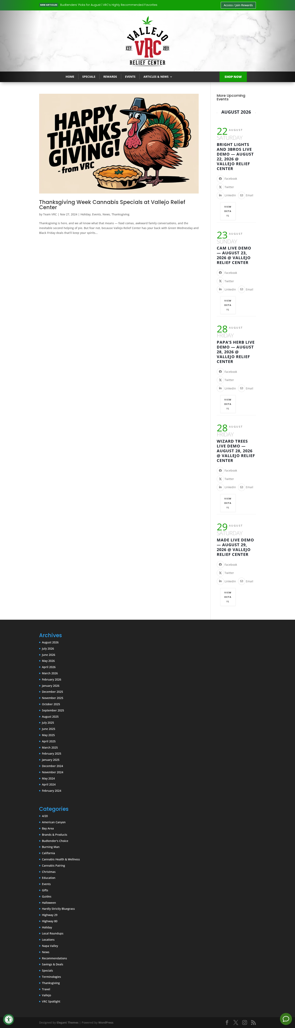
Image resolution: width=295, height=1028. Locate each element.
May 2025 (48, 735)
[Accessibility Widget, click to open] (8, 1019)
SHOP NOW (233, 77)
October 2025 (51, 704)
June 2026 (48, 655)
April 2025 (49, 741)
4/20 (45, 816)
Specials (88, 76)
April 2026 (49, 667)
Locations (48, 939)
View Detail (228, 211)
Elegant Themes (67, 1022)
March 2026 (50, 673)
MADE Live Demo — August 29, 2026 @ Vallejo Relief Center (235, 547)
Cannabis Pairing (53, 865)
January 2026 (50, 686)
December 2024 (52, 766)
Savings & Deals (52, 964)
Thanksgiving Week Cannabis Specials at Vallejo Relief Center (112, 205)
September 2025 (53, 710)
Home (70, 76)
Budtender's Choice (55, 841)
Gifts (45, 890)
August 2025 (50, 716)
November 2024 (52, 772)
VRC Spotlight (51, 1001)
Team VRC (50, 214)
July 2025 (48, 722)
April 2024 (49, 784)
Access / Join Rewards (238, 5)
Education (48, 878)
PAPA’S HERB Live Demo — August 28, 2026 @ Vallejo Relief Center (236, 351)
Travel (46, 989)
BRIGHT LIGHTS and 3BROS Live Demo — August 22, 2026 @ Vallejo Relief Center (235, 156)
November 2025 (52, 698)
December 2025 (52, 692)
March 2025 (50, 747)
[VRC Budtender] (286, 1019)
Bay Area (48, 828)
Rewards (110, 76)
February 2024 (51, 791)
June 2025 (48, 729)
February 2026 (51, 679)
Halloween (49, 903)
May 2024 (48, 778)
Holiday (85, 214)
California (48, 853)
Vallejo (46, 995)
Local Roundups (52, 933)
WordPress (105, 1022)
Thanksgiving (120, 214)
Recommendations (54, 958)
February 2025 (51, 753)
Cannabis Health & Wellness (61, 859)
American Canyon (54, 822)
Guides (46, 896)
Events (130, 76)
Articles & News (156, 76)
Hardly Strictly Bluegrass (58, 909)
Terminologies (51, 977)
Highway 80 (49, 921)
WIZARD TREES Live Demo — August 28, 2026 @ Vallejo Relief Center (236, 450)
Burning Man (51, 847)
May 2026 (48, 661)
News (106, 214)
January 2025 (50, 760)
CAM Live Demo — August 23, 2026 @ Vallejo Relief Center (234, 255)
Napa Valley (50, 946)
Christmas (49, 872)
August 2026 (50, 642)
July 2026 (48, 648)
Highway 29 (49, 915)
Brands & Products (54, 834)
